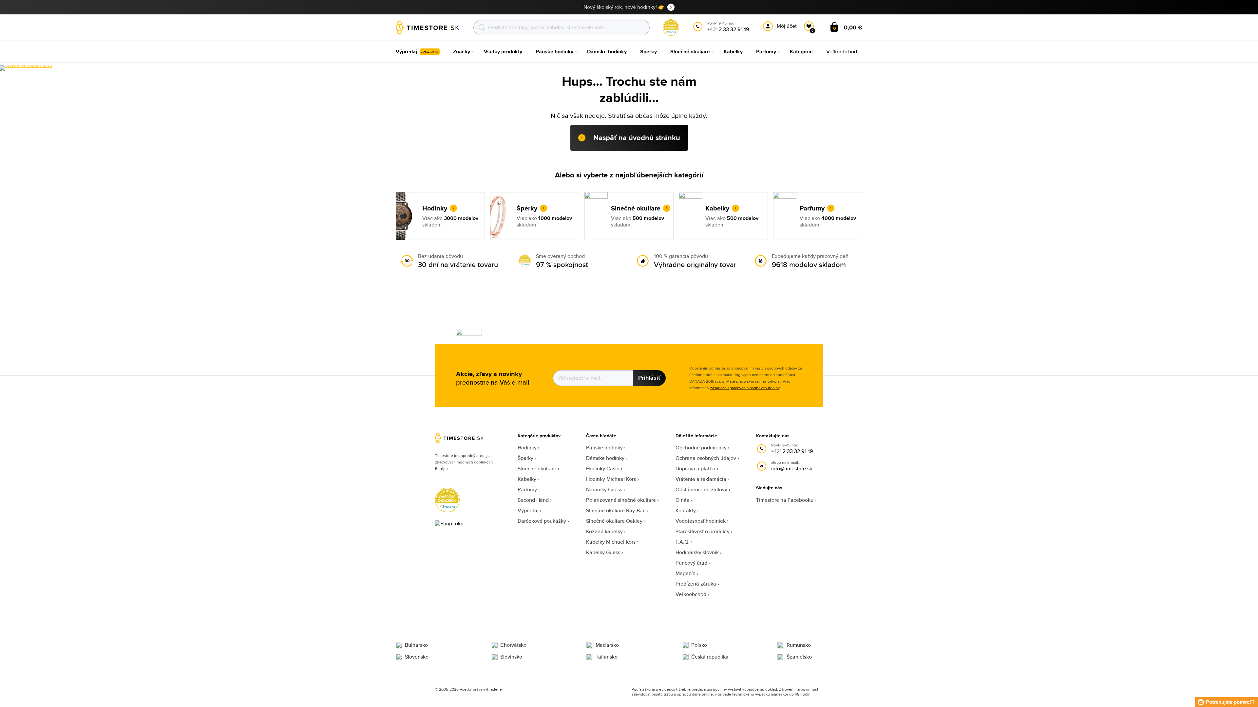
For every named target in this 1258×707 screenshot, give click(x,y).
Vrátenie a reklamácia (701, 479)
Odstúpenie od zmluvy (701, 489)
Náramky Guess (604, 489)
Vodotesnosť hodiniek (701, 521)
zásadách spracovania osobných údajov (744, 387)
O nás (682, 500)
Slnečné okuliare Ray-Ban (616, 510)
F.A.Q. (683, 542)
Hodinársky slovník (697, 552)
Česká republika (710, 657)
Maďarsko (607, 645)
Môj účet (787, 26)
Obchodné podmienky (701, 447)
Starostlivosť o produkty (703, 531)
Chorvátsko (513, 645)
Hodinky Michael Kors (611, 479)
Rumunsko (799, 645)
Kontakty (686, 510)
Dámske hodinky (605, 458)
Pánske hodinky (604, 447)
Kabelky (527, 479)
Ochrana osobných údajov (706, 458)
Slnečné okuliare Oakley (614, 521)
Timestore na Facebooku (784, 500)
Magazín (686, 573)
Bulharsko (416, 645)
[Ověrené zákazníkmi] (26, 68)
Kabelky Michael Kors (611, 542)
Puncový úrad (691, 563)
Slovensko (417, 657)
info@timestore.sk (791, 468)
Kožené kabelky (604, 531)
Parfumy (527, 489)
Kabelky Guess (603, 552)
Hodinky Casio (602, 468)
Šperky (525, 458)
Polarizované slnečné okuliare (621, 500)
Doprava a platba (695, 468)
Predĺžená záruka (696, 584)
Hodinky (527, 447)
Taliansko (607, 657)
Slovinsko (511, 657)
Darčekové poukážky (542, 521)
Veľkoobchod (691, 594)
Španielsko (799, 657)
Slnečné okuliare (537, 468)
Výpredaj (528, 510)
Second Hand (533, 500)
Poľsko (699, 645)
